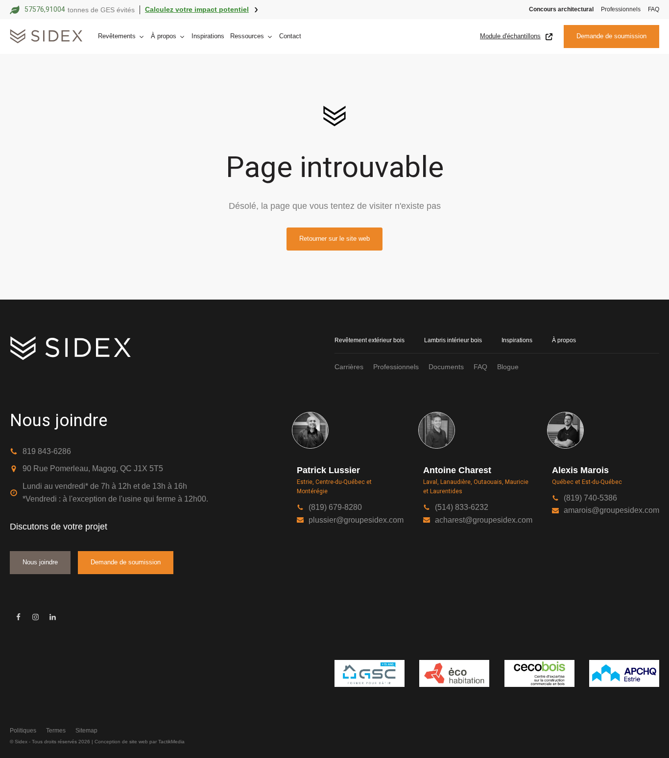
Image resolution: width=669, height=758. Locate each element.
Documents (446, 367)
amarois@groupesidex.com (611, 510)
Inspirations (207, 36)
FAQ (653, 9)
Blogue (508, 367)
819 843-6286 (47, 451)
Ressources (247, 36)
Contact (290, 36)
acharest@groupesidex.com (483, 520)
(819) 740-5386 (590, 498)
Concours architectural (561, 9)
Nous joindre (40, 562)
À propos (564, 340)
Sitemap (86, 730)
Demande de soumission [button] (611, 36)
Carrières (348, 367)
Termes (56, 730)
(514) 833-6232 (461, 507)
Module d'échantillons (510, 36)
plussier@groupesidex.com (356, 520)
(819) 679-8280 (335, 507)
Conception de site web (121, 741)
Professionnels (621, 9)
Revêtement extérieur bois (369, 340)
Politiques (23, 730)
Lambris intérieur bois (453, 340)
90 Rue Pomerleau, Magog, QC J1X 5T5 (93, 468)
